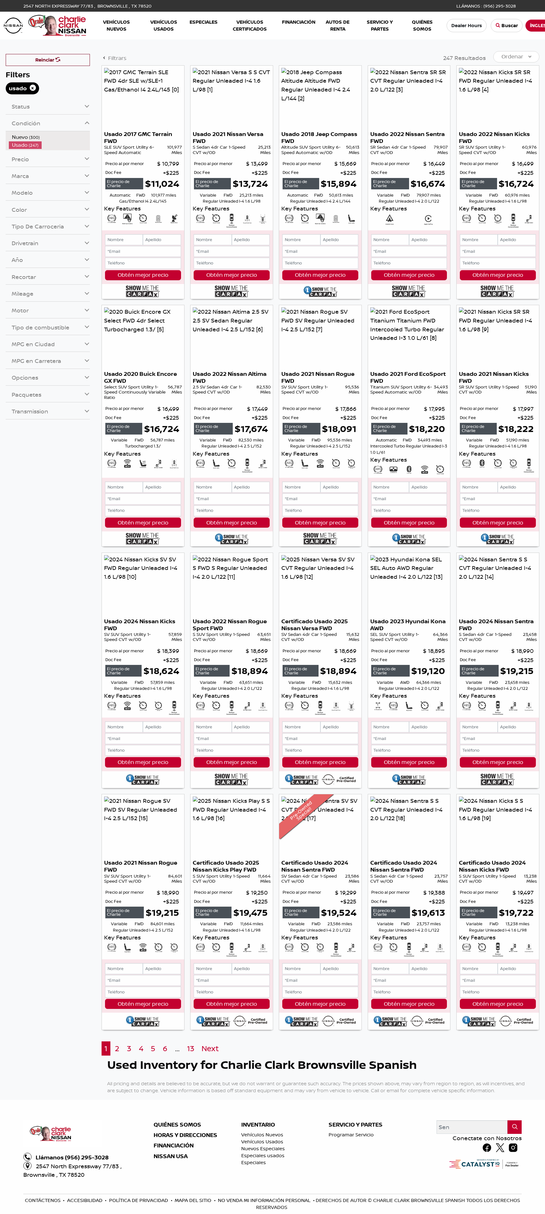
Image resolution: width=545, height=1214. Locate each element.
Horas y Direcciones (185, 1135)
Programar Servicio (351, 1134)
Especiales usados (262, 1155)
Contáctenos (43, 1200)
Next (210, 1048)
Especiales (253, 1162)
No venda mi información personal (265, 1200)
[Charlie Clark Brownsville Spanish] (45, 25)
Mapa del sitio (194, 1200)
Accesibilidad (85, 1200)
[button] (116, 25)
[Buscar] (514, 1127)
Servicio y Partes (356, 1125)
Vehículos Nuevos (262, 1134)
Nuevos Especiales (263, 1148)
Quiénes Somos (177, 1125)
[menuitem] (49, 137)
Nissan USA (171, 1156)
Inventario (258, 1125)
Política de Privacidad (139, 1200)
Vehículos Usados (262, 1141)
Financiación (174, 1145)
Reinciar (45, 59)
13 (190, 1048)
